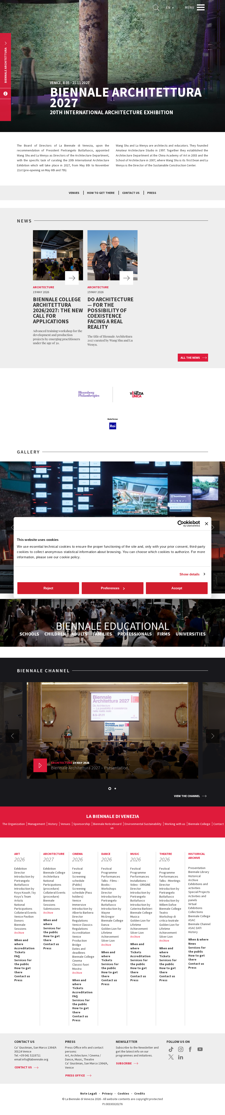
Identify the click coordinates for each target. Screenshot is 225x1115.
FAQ (17, 956)
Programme (109, 872)
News (192, 944)
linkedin (180, 1059)
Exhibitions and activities (198, 886)
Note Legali (88, 1093)
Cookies (123, 1093)
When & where (198, 939)
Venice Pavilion (24, 916)
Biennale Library (198, 872)
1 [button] (110, 789)
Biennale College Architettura (54, 874)
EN (168, 7)
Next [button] (213, 527)
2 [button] (115, 789)
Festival (77, 869)
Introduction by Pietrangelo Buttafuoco (24, 880)
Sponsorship (81, 824)
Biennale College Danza (112, 922)
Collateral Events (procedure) (54, 894)
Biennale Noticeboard (107, 824)
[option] (58, 288)
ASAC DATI (194, 928)
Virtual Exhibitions (195, 906)
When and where (21, 942)
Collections (195, 912)
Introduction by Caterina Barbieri (141, 907)
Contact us (131, 193)
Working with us (175, 824)
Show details (190, 574)
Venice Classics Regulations (82, 927)
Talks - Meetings (169, 881)
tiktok (171, 1051)
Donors (19, 920)
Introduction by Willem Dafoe (169, 902)
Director (19, 872)
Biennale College (199, 824)
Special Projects (199, 892)
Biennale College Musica (141, 914)
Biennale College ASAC (199, 918)
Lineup (76, 872)
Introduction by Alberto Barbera (82, 911)
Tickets (19, 952)
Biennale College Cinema (83, 959)
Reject (48, 588)
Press (151, 193)
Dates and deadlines (78, 951)
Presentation (196, 868)
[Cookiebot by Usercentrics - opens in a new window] (180, 523)
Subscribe (124, 1063)
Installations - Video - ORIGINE (140, 883)
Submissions (51, 909)
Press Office (75, 1075)
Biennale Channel (199, 924)
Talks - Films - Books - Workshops (109, 885)
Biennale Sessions (20, 927)
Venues (74, 193)
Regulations (80, 920)
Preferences (110, 588)
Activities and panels (197, 898)
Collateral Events (25, 913)
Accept (176, 588)
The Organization (13, 824)
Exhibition (20, 869)
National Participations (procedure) (52, 885)
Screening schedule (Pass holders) (82, 892)
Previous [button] (12, 527)
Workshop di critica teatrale (169, 918)
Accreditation (24, 948)
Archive (19, 933)
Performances (110, 876)
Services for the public (23, 962)
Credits (139, 1093)
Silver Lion (108, 940)
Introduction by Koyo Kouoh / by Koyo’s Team (25, 892)
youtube (200, 1051)
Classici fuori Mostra (80, 966)
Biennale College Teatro (170, 911)
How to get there (22, 970)
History (53, 824)
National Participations (23, 907)
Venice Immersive (79, 902)
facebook (190, 1051)
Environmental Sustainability (143, 824)
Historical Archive (194, 878)
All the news (190, 358)
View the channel (187, 796)
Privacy (107, 1093)
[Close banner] (206, 523)
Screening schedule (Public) (79, 880)
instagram (180, 1051)
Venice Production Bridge (79, 940)
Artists (18, 900)
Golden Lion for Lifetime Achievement (111, 933)
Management (36, 824)
